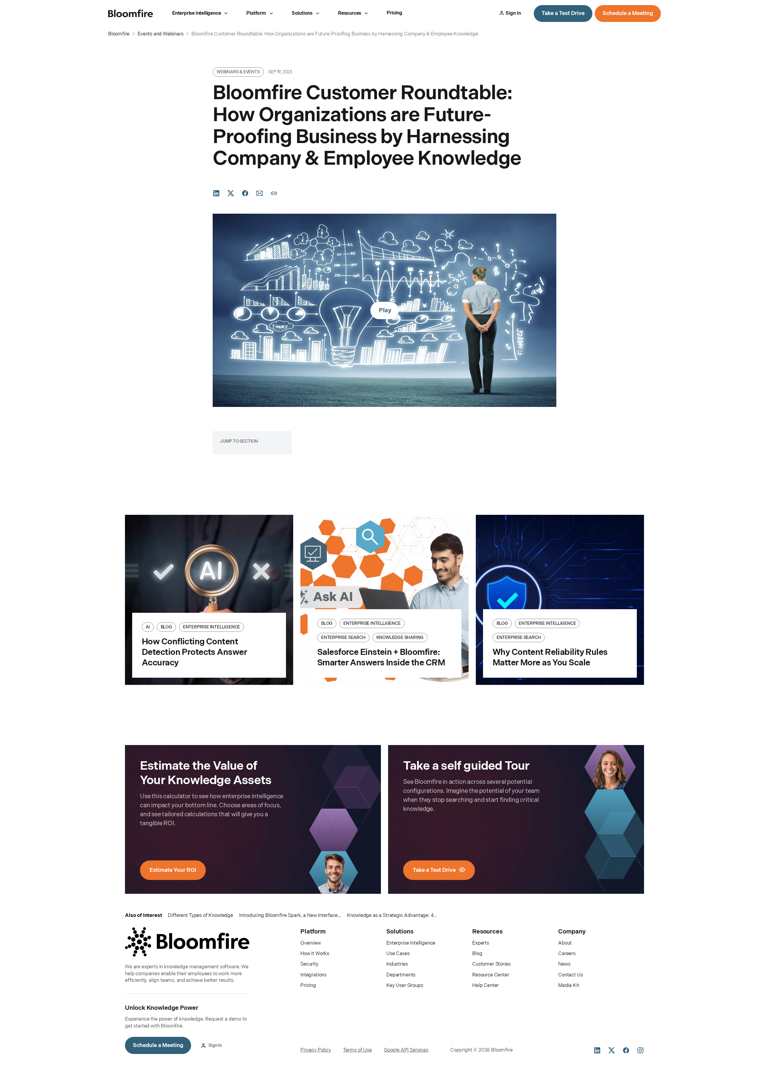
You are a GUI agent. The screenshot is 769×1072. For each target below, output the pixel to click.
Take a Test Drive (563, 13)
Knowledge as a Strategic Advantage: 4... (392, 915)
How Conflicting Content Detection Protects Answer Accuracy (194, 652)
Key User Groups (404, 985)
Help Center (485, 985)
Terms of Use (357, 1050)
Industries (397, 964)
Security (309, 964)
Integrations (313, 975)
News (564, 964)
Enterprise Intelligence (196, 13)
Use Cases (398, 954)
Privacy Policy (315, 1050)
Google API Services (406, 1050)
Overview (310, 943)
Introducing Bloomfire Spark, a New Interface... (290, 915)
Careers (567, 954)
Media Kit (568, 985)
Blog (477, 954)
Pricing (394, 13)
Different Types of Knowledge (200, 915)
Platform (256, 13)
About (565, 943)
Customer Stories (491, 964)
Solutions (302, 13)
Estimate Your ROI (173, 870)
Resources (349, 13)
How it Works (314, 954)
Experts (480, 943)
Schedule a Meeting (628, 13)
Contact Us (570, 975)
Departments (400, 975)
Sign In (513, 13)
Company (572, 931)
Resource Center (490, 975)
